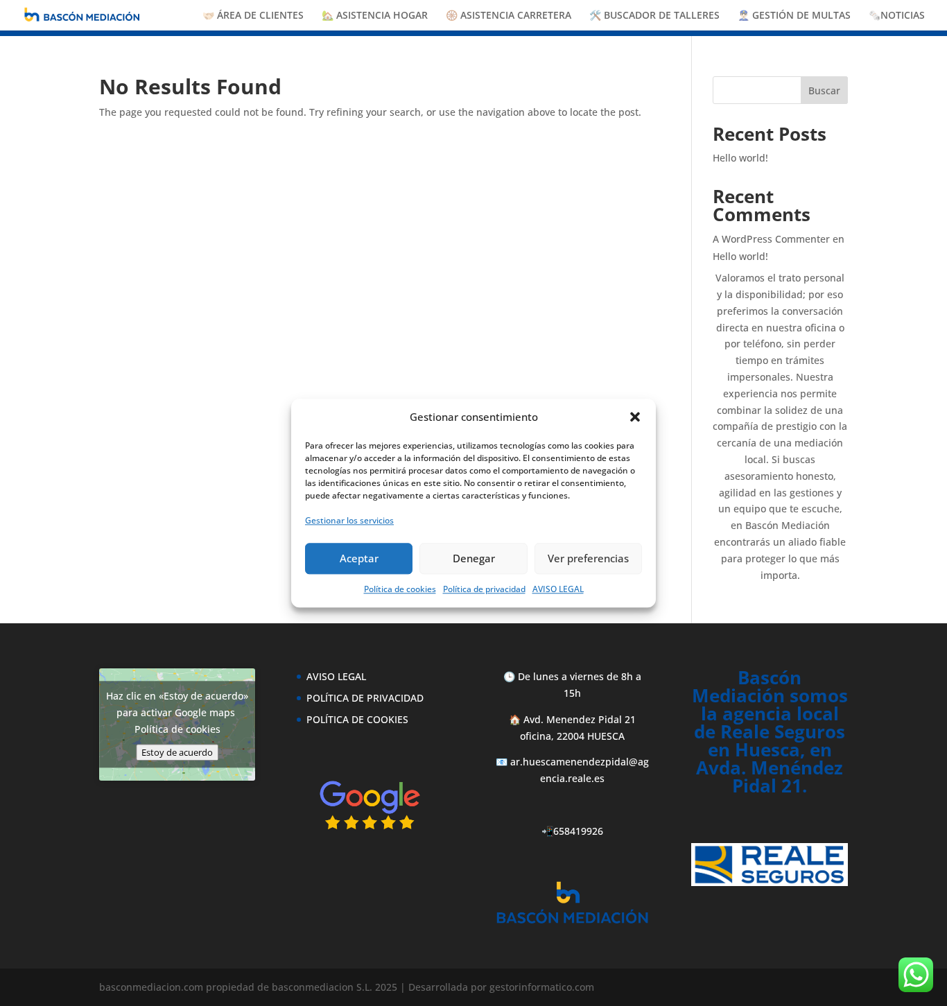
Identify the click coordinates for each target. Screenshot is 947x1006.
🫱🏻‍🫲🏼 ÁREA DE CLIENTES (253, 15)
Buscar (824, 90)
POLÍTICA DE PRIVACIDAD (365, 697)
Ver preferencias (588, 558)
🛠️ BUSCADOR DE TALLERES (654, 15)
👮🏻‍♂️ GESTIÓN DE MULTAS (794, 15)
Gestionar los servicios (349, 520)
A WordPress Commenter (771, 238)
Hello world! (740, 157)
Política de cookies (400, 588)
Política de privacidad (484, 588)
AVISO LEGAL (558, 588)
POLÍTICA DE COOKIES (357, 719)
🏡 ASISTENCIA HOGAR (375, 15)
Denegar (474, 558)
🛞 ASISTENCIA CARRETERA (508, 15)
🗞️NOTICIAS (897, 15)
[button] (635, 417)
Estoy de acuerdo (177, 753)
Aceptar (359, 558)
